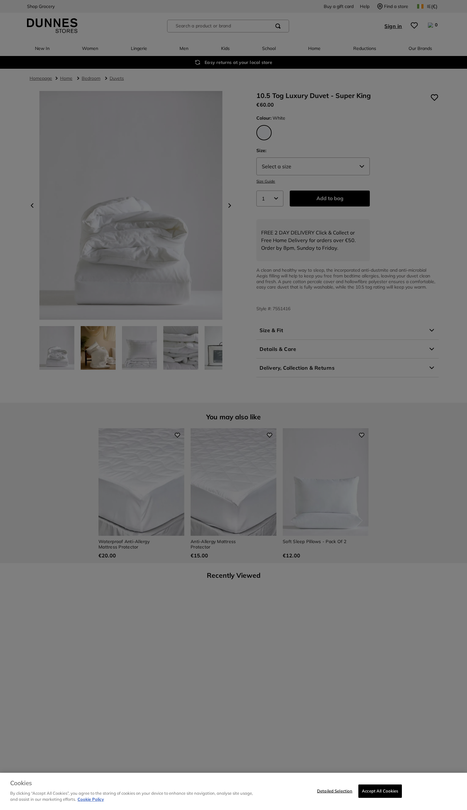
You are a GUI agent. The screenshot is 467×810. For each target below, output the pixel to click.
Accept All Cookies (380, 790)
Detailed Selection (334, 790)
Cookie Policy (91, 799)
